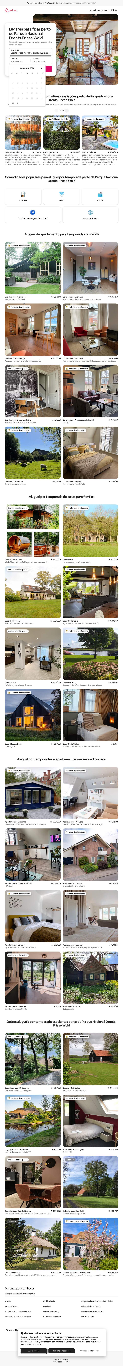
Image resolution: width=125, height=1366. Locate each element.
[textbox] (20, 61)
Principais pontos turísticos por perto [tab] (20, 1294)
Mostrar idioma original (86, 3)
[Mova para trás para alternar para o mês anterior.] (13, 68)
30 (13, 103)
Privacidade (57, 1362)
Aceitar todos (33, 1351)
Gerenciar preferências (89, 1351)
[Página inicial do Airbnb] (11, 10)
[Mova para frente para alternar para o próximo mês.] (41, 68)
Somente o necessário (62, 1351)
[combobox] (30, 52)
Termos (67, 1362)
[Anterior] (56, 111)
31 (18, 103)
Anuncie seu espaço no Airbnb (103, 10)
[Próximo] (67, 111)
